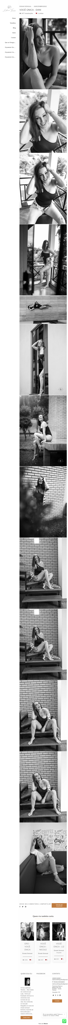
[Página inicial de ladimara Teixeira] (9, 8)
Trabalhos (13, 23)
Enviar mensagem (59, 981)
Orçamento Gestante (10, 57)
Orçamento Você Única (10, 47)
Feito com (43, 1023)
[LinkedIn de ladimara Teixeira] (60, 995)
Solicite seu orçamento (59, 905)
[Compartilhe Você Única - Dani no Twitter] (22, 906)
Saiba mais (26, 1017)
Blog (14, 28)
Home (14, 18)
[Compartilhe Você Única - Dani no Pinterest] (25, 906)
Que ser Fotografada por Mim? (10, 42)
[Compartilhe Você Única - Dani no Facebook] (19, 906)
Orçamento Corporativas (10, 52)
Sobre (14, 33)
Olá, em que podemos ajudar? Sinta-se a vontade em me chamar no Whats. (52, 1015)
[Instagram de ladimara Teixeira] (57, 995)
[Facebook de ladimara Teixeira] (55, 995)
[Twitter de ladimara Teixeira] (53, 995)
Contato (13, 37)
